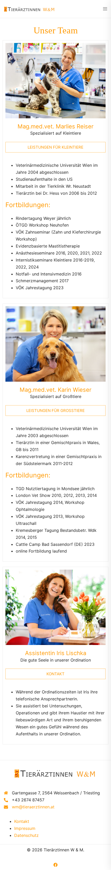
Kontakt (21, 821)
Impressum (24, 828)
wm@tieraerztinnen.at (33, 806)
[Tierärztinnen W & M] (30, 8)
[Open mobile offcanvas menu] (105, 9)
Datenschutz (26, 835)
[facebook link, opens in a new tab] (55, 864)
